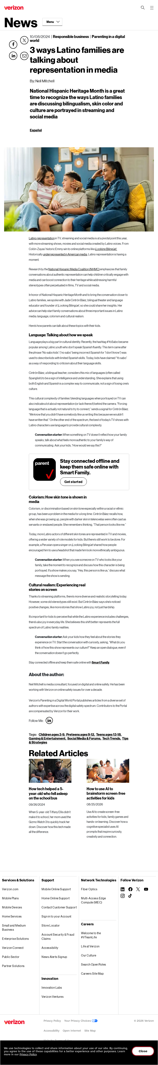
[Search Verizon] (142, 7)
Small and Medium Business (14, 927)
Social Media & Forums (83, 738)
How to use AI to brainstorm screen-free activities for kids (106, 793)
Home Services (12, 916)
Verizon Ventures (53, 996)
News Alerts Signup (54, 957)
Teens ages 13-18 (108, 734)
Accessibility (50, 947)
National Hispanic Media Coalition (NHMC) (74, 269)
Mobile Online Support (56, 889)
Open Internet (72, 1030)
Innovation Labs (52, 987)
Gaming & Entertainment (47, 738)
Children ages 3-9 (51, 734)
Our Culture (88, 955)
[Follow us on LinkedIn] (49, 720)
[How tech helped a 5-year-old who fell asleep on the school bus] (50, 771)
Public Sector (11, 957)
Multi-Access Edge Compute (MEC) (93, 900)
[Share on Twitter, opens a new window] (24, 40)
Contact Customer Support (59, 907)
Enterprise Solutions (15, 938)
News (20, 22)
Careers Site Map (92, 973)
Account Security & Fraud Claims (58, 936)
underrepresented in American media (65, 254)
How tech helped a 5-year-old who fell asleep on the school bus (48, 793)
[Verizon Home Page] (14, 1021)
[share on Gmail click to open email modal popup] (24, 55)
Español (36, 130)
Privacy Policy (52, 1020)
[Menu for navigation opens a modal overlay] (151, 7)
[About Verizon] (13, 7)
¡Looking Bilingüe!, (106, 249)
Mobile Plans (10, 898)
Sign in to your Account (56, 916)
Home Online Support (56, 898)
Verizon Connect (13, 947)
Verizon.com (10, 889)
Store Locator (51, 925)
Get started (73, 482)
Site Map (90, 1030)
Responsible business (71, 36)
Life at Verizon (90, 946)
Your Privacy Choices (78, 1020)
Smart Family (100, 662)
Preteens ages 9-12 (80, 734)
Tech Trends (111, 738)
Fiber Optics (89, 889)
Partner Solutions (13, 966)
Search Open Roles (93, 964)
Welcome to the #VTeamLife (91, 935)
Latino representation (42, 238)
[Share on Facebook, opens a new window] (13, 44)
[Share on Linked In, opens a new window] (13, 56)
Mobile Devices (12, 907)
